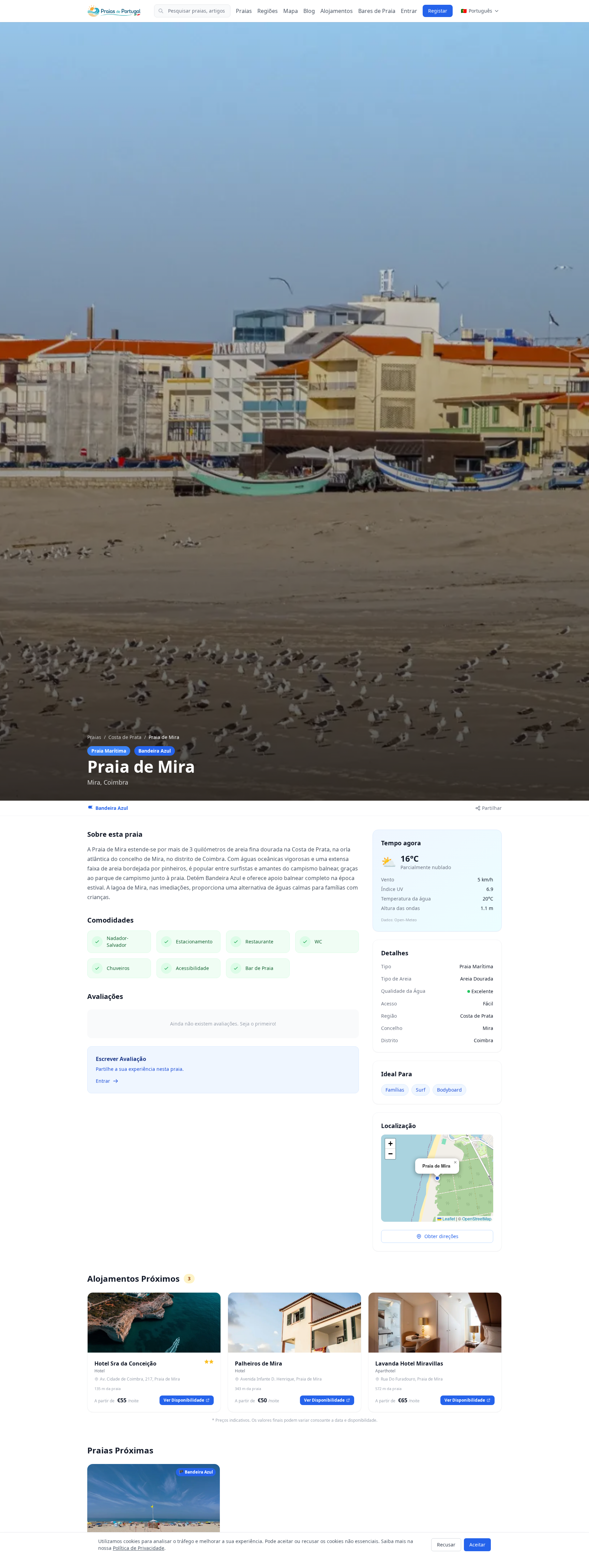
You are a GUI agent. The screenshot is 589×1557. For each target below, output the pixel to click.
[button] (437, 1178)
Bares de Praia (376, 11)
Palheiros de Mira (258, 1363)
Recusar (446, 1544)
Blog (309, 11)
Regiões (267, 11)
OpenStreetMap (477, 1218)
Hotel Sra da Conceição (125, 1363)
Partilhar (492, 808)
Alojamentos (336, 11)
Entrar (409, 11)
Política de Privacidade (138, 1548)
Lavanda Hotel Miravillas (409, 1363)
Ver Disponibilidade (184, 1400)
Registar (437, 10)
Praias (244, 11)
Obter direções (441, 1236)
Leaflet (448, 1218)
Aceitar (477, 1544)
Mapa (290, 11)
